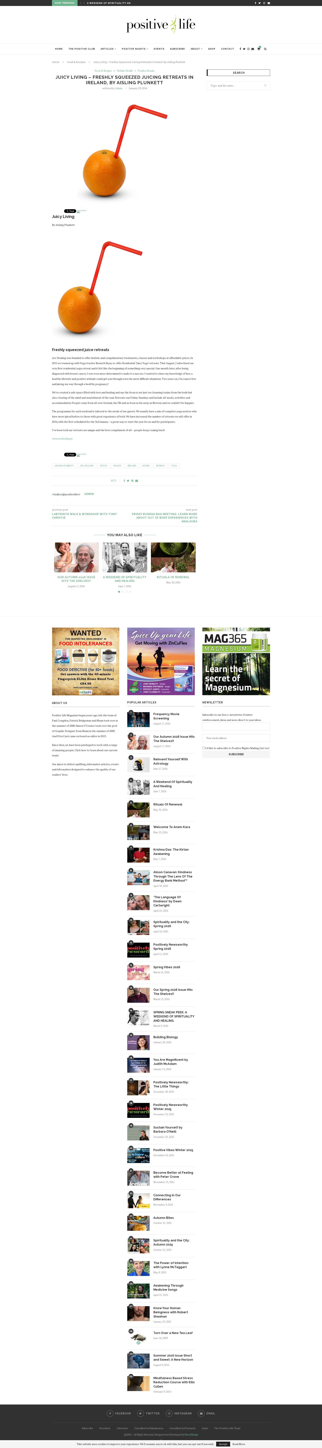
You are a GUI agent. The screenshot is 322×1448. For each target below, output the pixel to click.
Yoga (174, 465)
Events (159, 49)
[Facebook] (255, 3)
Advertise (122, 1428)
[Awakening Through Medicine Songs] (138, 1291)
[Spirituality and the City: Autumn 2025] (138, 1245)
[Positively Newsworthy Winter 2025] (138, 1110)
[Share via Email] (136, 480)
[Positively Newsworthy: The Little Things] (138, 1087)
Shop (211, 49)
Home (59, 49)
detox (103, 465)
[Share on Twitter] (128, 480)
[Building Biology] (138, 1042)
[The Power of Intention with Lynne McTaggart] (138, 1268)
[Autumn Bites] (138, 1223)
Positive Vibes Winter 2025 (173, 1150)
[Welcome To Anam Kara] (138, 832)
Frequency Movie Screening (166, 716)
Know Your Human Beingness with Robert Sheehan (170, 1312)
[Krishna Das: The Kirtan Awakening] (138, 855)
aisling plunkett (64, 465)
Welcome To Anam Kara (171, 827)
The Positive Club (81, 49)
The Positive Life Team (227, 1428)
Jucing (146, 465)
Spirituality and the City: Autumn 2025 (171, 1242)
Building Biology (165, 1037)
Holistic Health (125, 70)
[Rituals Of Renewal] (173, 557)
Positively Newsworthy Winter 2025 (170, 1107)
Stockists (105, 1428)
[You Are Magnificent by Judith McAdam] (138, 1065)
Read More (239, 1444)
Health (117, 465)
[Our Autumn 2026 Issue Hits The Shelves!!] (76, 557)
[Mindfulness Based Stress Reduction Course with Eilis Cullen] (138, 1383)
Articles (107, 49)
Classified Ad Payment (182, 1428)
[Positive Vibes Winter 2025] (138, 1155)
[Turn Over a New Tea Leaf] (138, 1338)
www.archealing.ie (62, 438)
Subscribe (177, 49)
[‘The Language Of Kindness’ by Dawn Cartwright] (138, 902)
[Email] (269, 3)
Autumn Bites (163, 1218)
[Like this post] (117, 480)
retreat (160, 465)
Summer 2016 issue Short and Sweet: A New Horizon (173, 1357)
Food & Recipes (76, 62)
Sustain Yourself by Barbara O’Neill (167, 1129)
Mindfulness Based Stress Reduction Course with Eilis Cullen (174, 1382)
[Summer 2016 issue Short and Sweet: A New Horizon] (138, 1361)
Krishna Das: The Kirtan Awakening (171, 851)
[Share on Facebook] (124, 480)
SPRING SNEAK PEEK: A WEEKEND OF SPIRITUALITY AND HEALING (173, 1017)
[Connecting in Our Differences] (138, 1200)
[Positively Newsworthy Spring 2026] (138, 950)
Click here (80, 750)
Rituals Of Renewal (101, 3)
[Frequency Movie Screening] (138, 719)
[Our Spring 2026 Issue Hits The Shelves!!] (138, 995)
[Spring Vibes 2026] (138, 972)
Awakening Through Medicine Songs (168, 1287)
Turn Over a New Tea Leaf (173, 1333)
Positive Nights (134, 49)
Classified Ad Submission (148, 1428)
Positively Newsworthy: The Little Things (171, 1084)
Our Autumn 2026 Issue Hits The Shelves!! (174, 739)
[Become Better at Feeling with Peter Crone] (138, 1178)
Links (205, 1428)
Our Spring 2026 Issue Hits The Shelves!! (173, 992)
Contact (227, 49)
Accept (223, 1444)
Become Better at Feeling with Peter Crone (173, 1175)
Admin (118, 88)
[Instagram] (264, 3)
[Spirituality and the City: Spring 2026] (138, 927)
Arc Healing (87, 465)
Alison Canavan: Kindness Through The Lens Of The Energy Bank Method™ (172, 876)
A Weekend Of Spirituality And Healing (172, 784)
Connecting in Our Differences (167, 1197)
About (195, 49)
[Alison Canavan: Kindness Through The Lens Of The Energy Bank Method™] (138, 877)
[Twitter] (259, 3)
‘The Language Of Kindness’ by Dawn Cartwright (167, 901)
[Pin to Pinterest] (132, 480)
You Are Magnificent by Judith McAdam (170, 1062)
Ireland (131, 465)
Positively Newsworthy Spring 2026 (170, 946)
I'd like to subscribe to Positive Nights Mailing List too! (237, 748)
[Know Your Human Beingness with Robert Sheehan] (138, 1313)
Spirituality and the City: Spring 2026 (171, 924)
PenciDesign (191, 1434)
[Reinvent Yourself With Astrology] (138, 764)
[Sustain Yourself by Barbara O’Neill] (138, 1133)
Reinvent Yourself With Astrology (170, 761)
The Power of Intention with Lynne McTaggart (170, 1265)
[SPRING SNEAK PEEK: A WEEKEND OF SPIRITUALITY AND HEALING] (138, 1017)
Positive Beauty (146, 70)
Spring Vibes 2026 (166, 967)
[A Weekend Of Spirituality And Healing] (124, 557)
